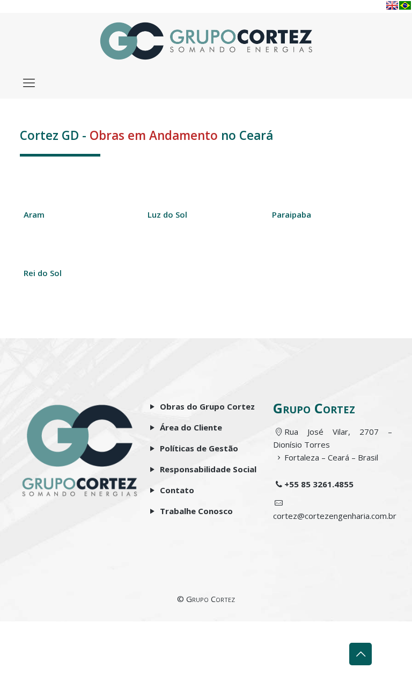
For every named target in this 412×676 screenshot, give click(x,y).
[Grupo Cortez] (206, 39)
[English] (392, 5)
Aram (34, 214)
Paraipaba (291, 214)
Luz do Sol (167, 214)
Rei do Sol (43, 273)
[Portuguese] (405, 5)
